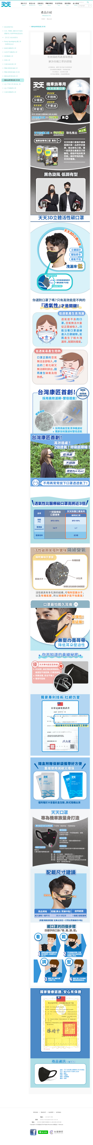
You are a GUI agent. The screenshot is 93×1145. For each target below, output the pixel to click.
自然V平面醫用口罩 (10, 52)
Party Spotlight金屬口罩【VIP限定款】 (12, 43)
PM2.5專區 (49, 4)
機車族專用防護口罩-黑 (12, 80)
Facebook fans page (33, 1132)
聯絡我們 (43, 1112)
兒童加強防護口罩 (10, 64)
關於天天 (24, 4)
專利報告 (35, 1112)
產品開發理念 (8, 27)
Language (82, 5)
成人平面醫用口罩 (10, 88)
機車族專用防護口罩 (11, 76)
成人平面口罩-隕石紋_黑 (12, 84)
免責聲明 (50, 1112)
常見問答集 (59, 4)
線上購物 (76, 4)
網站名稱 (10, 4)
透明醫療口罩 (8, 56)
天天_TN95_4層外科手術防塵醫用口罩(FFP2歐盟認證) (13, 32)
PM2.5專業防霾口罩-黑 (12, 72)
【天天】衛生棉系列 (11, 37)
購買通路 (68, 4)
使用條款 (58, 1112)
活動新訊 (40, 4)
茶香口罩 (7, 60)
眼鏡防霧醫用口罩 (10, 48)
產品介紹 (32, 4)
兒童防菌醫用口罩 (10, 92)
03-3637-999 (49, 1117)
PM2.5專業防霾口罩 (11, 68)
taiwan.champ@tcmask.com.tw (49, 1119)
